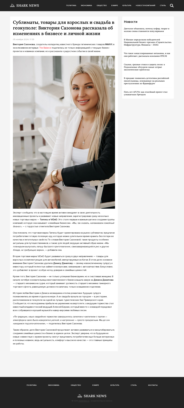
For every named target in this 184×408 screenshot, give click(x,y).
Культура (126, 5)
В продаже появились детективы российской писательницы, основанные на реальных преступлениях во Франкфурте (146, 81)
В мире (114, 5)
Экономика (86, 5)
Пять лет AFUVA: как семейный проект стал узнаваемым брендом (145, 93)
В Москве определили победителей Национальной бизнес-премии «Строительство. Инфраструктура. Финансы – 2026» (148, 42)
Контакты (153, 385)
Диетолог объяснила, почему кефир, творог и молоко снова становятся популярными (146, 29)
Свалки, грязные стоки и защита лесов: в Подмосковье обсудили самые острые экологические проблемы (144, 67)
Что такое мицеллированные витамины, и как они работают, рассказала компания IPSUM (147, 54)
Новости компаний (145, 5)
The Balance (45, 47)
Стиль (163, 5)
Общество (102, 5)
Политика (71, 5)
